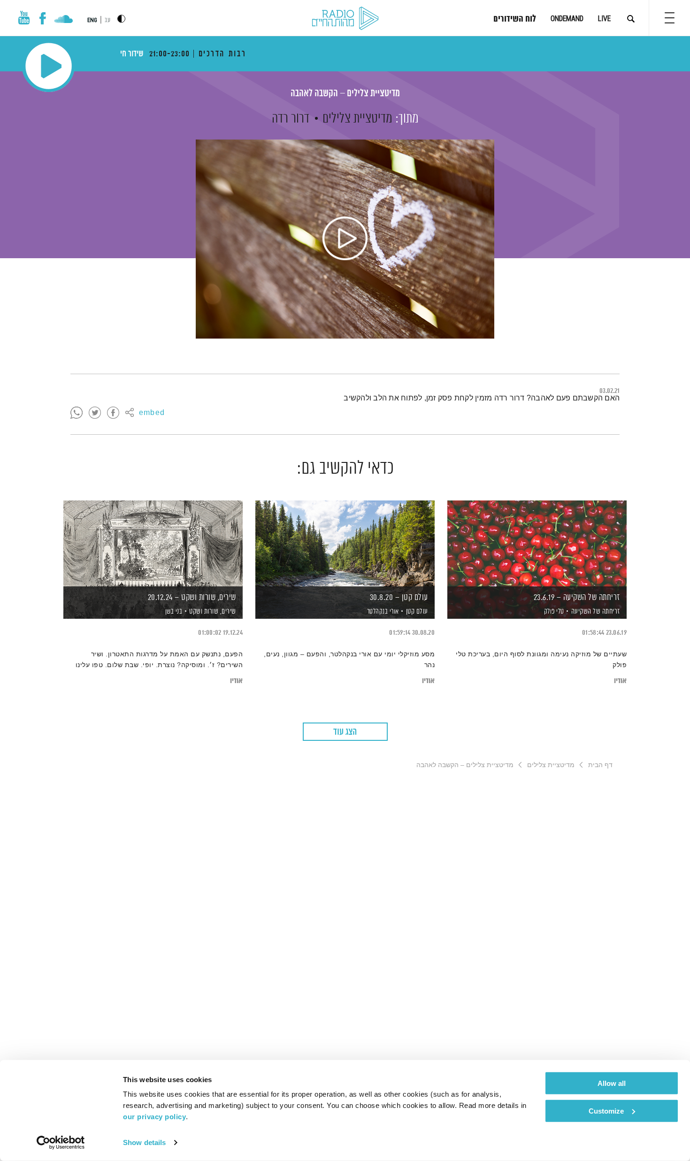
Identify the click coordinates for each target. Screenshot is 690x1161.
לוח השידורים (514, 19)
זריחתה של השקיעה (595, 611)
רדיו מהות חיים (345, 19)
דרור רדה (290, 118)
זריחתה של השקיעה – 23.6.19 (577, 597)
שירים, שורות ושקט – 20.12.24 (192, 597)
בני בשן (172, 611)
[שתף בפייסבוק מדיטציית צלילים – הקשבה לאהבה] (113, 413)
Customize (606, 1111)
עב (107, 20)
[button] (670, 17)
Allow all (612, 1083)
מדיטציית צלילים (357, 118)
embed (152, 413)
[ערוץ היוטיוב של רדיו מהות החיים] (24, 17)
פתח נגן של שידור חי (49, 66)
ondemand (567, 18)
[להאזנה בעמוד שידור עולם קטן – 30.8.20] (345, 543)
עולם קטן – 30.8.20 (399, 597)
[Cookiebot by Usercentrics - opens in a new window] (61, 1143)
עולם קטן (417, 611)
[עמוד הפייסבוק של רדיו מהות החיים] (42, 18)
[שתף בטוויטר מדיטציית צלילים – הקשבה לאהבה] (95, 413)
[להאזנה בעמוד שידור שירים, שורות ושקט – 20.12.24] (153, 543)
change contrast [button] (121, 19)
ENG (92, 20)
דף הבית (600, 765)
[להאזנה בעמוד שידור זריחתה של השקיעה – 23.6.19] (537, 543)
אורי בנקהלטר (382, 611)
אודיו (620, 681)
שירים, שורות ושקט (212, 611)
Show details (144, 1142)
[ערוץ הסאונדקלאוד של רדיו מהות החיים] (63, 20)
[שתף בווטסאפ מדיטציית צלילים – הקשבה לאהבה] (76, 413)
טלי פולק (553, 611)
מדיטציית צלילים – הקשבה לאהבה (345, 94)
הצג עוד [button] (345, 732)
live (604, 18)
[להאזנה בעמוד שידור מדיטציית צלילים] (345, 238)
